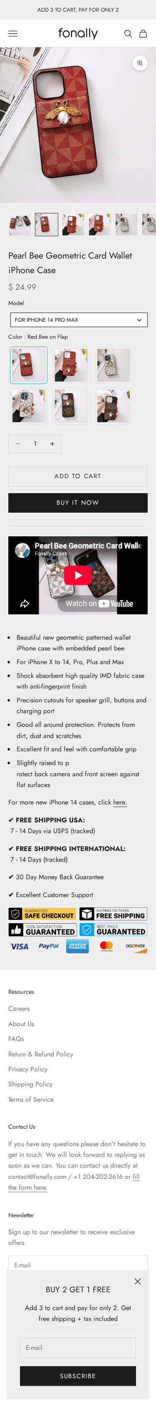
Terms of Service (31, 1099)
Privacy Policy (27, 1069)
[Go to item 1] (20, 224)
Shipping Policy (30, 1084)
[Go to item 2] (46, 224)
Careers (19, 1008)
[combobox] (79, 320)
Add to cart (78, 476)
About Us (21, 1024)
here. (120, 802)
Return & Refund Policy (40, 1054)
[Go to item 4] (99, 224)
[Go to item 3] (73, 224)
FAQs (16, 1039)
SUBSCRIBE (78, 1376)
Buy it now (78, 502)
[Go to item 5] (126, 224)
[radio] (27, 365)
